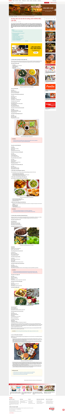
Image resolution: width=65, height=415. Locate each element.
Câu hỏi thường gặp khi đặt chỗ (23, 403)
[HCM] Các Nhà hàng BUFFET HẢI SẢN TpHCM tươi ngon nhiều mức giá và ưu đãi (25, 271)
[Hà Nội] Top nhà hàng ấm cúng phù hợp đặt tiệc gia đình (21, 141)
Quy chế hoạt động (39, 401)
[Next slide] (55, 10)
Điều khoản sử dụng (39, 400)
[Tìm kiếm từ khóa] (54, 19)
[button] (10, 388)
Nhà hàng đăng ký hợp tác (49, 402)
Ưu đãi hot (28, 0)
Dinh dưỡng (15, 16)
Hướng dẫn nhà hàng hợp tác (49, 401)
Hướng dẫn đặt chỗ (22, 401)
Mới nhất (31, 0)
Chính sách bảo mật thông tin (40, 402)
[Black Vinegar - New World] (32, 9)
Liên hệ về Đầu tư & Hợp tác (49, 403)
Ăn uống (20, 0)
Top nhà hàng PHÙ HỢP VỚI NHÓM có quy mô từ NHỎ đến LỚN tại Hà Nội (24, 211)
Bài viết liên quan (13, 384)
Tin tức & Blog (34, 0)
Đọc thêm (35, 52)
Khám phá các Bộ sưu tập (31, 403)
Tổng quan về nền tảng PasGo (24, 400)
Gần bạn (14, 0)
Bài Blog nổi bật (48, 64)
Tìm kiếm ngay (30, 401)
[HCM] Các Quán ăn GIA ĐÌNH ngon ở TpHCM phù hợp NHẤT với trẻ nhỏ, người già (25, 140)
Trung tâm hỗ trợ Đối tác (49, 400)
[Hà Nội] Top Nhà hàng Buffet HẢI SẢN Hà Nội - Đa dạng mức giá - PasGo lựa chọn (25, 272)
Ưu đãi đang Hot (30, 402)
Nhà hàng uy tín (24, 0)
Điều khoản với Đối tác (39, 403)
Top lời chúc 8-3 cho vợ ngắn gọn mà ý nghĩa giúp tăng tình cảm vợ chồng (23, 373)
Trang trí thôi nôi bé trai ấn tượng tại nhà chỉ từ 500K (20, 374)
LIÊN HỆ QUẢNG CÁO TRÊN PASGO (17, 31)
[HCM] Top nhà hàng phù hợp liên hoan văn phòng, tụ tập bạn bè (22, 210)
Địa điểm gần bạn (30, 400)
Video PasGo (39, 0)
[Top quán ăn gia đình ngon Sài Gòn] (50, 25)
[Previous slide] (9, 10)
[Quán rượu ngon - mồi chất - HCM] (50, 36)
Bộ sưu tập (16, 0)
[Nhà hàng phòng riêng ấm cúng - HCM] (50, 47)
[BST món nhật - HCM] (50, 59)
